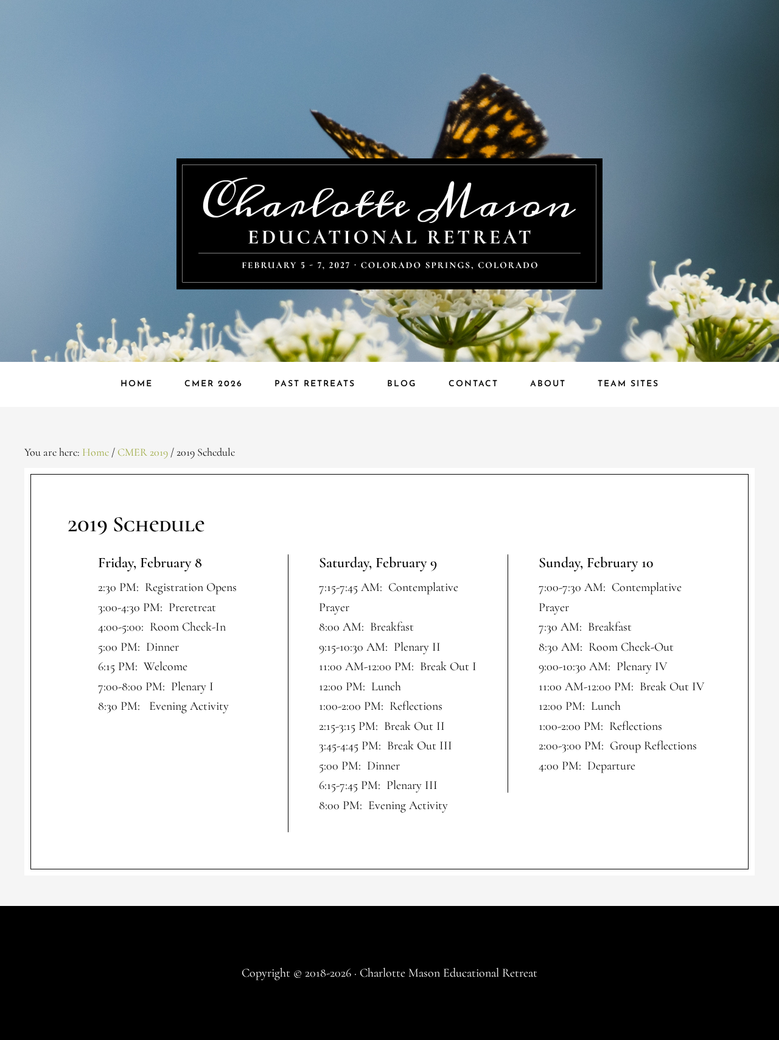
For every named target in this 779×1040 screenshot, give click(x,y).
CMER (389, 223)
